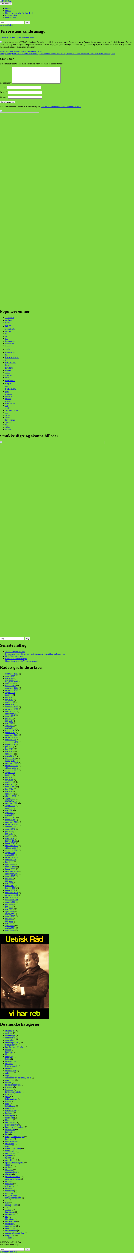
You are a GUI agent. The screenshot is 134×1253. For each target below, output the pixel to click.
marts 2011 (9, 815)
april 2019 (9, 683)
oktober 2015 (10, 768)
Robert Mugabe (10, 403)
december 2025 (11, 674)
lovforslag (9, 1139)
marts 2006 (9, 914)
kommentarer (10, 1122)
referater (8, 1188)
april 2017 (9, 725)
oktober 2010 (10, 827)
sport (6, 413)
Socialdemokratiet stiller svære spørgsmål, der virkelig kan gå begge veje (35, 654)
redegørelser (10, 1186)
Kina (6, 355)
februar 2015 (10, 787)
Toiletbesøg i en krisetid (15, 651)
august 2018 (10, 692)
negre (8, 383)
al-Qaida (3, 51)
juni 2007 (9, 881)
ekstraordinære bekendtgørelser (18, 1078)
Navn (3, 87)
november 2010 (11, 824)
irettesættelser (10, 1111)
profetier (8, 1181)
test (6, 1216)
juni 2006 (9, 907)
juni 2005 (9, 921)
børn (8, 326)
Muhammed (9, 375)
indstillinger (10, 1106)
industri (7, 346)
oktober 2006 (10, 897)
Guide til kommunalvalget (16, 658)
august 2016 (10, 744)
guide (7, 1096)
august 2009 (10, 853)
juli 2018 (9, 695)
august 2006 (10, 902)
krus (7, 1134)
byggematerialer (11, 1066)
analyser (8, 1033)
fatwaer (8, 1082)
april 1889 (9, 930)
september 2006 (11, 900)
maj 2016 (9, 751)
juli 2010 (9, 831)
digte (7, 1075)
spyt (7, 1202)
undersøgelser (11, 1231)
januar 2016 (10, 761)
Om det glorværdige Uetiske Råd (19, 13)
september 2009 (11, 850)
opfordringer (10, 1160)
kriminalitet (10, 362)
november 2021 (11, 681)
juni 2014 (9, 789)
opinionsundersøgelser (14, 1162)
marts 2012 (9, 801)
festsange (9, 1087)
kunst (7, 365)
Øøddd (8, 11)
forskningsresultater (13, 1092)
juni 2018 (9, 697)
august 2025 (10, 676)
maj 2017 (9, 723)
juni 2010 (9, 834)
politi (6, 386)
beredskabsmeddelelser (14, 1047)
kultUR (8, 8)
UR (14, 38)
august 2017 (10, 716)
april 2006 (9, 911)
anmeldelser (10, 1038)
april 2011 (9, 812)
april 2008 (9, 864)
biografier (9, 1052)
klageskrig (9, 1118)
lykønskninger (11, 1141)
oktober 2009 (10, 848)
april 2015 (9, 782)
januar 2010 (10, 843)
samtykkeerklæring (13, 1198)
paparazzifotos (11, 1172)
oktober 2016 (10, 740)
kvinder (9, 367)
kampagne (9, 1115)
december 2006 (11, 893)
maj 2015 (9, 780)
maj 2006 (9, 909)
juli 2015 (9, 775)
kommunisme (12, 357)
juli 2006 (9, 904)
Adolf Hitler (9, 318)
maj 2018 (9, 700)
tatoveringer (10, 1214)
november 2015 (11, 765)
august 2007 (10, 876)
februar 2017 (10, 730)
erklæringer (10, 1080)
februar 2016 (10, 758)
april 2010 (9, 836)
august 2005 (10, 916)
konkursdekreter (12, 1125)
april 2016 (9, 754)
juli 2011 (8, 808)
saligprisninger (11, 1195)
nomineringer (10, 1153)
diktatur (8, 331)
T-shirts (8, 1209)
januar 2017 (10, 732)
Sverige (30, 51)
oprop (7, 1165)
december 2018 (11, 688)
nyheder (8, 1155)
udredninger (10, 1228)
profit (7, 392)
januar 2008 (10, 869)
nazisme (10, 380)
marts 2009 (9, 855)
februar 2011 (10, 817)
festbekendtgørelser (13, 1085)
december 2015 (11, 763)
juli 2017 (9, 718)
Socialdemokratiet (12, 410)
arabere (8, 320)
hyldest (8, 1101)
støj (6, 1207)
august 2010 (10, 829)
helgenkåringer (11, 1099)
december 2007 (11, 871)
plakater (8, 1174)
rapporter (9, 1184)
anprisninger (10, 1040)
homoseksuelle (9, 343)
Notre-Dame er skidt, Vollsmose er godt (21, 661)
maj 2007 (9, 883)
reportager (9, 1191)
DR (6, 334)
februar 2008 (10, 867)
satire (7, 1200)
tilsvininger (9, 1219)
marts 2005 (9, 928)
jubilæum (9, 1113)
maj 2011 (9, 810)
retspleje (8, 401)
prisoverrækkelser (12, 1179)
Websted (3, 97)
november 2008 (11, 857)
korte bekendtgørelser (14, 1127)
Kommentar (5, 83)
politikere (10, 388)
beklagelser (10, 1045)
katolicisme (10, 352)
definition (9, 1073)
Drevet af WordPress (8, 1252)
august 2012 (10, 798)
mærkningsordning (13, 1148)
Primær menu (6, 4)
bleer (7, 1054)
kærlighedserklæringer (14, 1136)
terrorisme (37, 51)
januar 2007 (10, 890)
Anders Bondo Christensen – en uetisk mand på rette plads (85, 54)
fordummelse (10, 341)
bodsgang (9, 1056)
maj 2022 (9, 678)
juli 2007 (9, 878)
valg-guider (10, 1235)
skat (6, 406)
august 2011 (10, 805)
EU (6, 338)
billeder (8, 1049)
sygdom (7, 417)
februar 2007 (10, 888)
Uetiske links (10, 18)
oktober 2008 (10, 860)
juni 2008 (9, 862)
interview (9, 1108)
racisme (8, 399)
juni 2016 (9, 749)
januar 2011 (10, 820)
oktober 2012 (10, 796)
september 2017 (11, 714)
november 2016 (11, 737)
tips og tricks (10, 1221)
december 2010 (11, 822)
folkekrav (9, 1089)
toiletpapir (9, 1224)
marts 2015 (9, 784)
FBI (21, 51)
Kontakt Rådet (11, 15)
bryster (7, 323)
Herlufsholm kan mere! (14, 656)
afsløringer (9, 1031)
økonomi (8, 429)
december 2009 (11, 845)
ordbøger (9, 1169)
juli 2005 (9, 918)
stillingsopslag (11, 1205)
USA (7, 425)
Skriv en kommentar (25, 38)
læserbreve (9, 1144)
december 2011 (11, 803)
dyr (6, 336)
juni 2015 (9, 777)
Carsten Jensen (13, 51)
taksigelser (9, 1212)
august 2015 (10, 772)
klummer (9, 1120)
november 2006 (11, 895)
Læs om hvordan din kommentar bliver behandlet (61, 107)
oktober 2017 (10, 711)
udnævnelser (10, 1226)
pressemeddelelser (12, 1176)
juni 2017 (9, 721)
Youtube (8, 1238)
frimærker (9, 1094)
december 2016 (11, 735)
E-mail (3, 92)
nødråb (8, 1158)
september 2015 (11, 770)
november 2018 (11, 690)
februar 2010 (10, 841)
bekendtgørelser (6, 25)
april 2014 (9, 794)
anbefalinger (10, 1035)
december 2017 (11, 707)
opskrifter (9, 1167)
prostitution (8, 394)
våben (7, 427)
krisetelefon (10, 1129)
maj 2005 (9, 923)
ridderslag (9, 1193)
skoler (7, 408)
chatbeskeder (10, 1071)
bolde (7, 1059)
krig (6, 360)
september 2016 (11, 742)
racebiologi (8, 396)
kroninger (9, 1132)
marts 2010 (9, 838)
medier (8, 370)
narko (7, 377)
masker (8, 1146)
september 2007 (11, 874)
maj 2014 (9, 791)
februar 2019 (10, 685)
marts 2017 (9, 728)
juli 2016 (9, 747)
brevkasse (9, 1064)
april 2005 (9, 925)
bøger (7, 1068)
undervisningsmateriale (14, 1233)
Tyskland (8, 422)
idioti (7, 1104)
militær (7, 373)
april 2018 (9, 702)
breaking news (11, 1061)
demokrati (10, 329)
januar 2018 (10, 704)
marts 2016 (9, 756)
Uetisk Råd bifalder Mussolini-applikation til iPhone (27, 54)
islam (25, 51)
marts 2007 (9, 885)
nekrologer (9, 1151)
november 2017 (11, 709)
